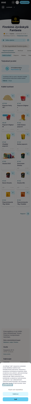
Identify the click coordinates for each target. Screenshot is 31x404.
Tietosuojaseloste (7, 385)
